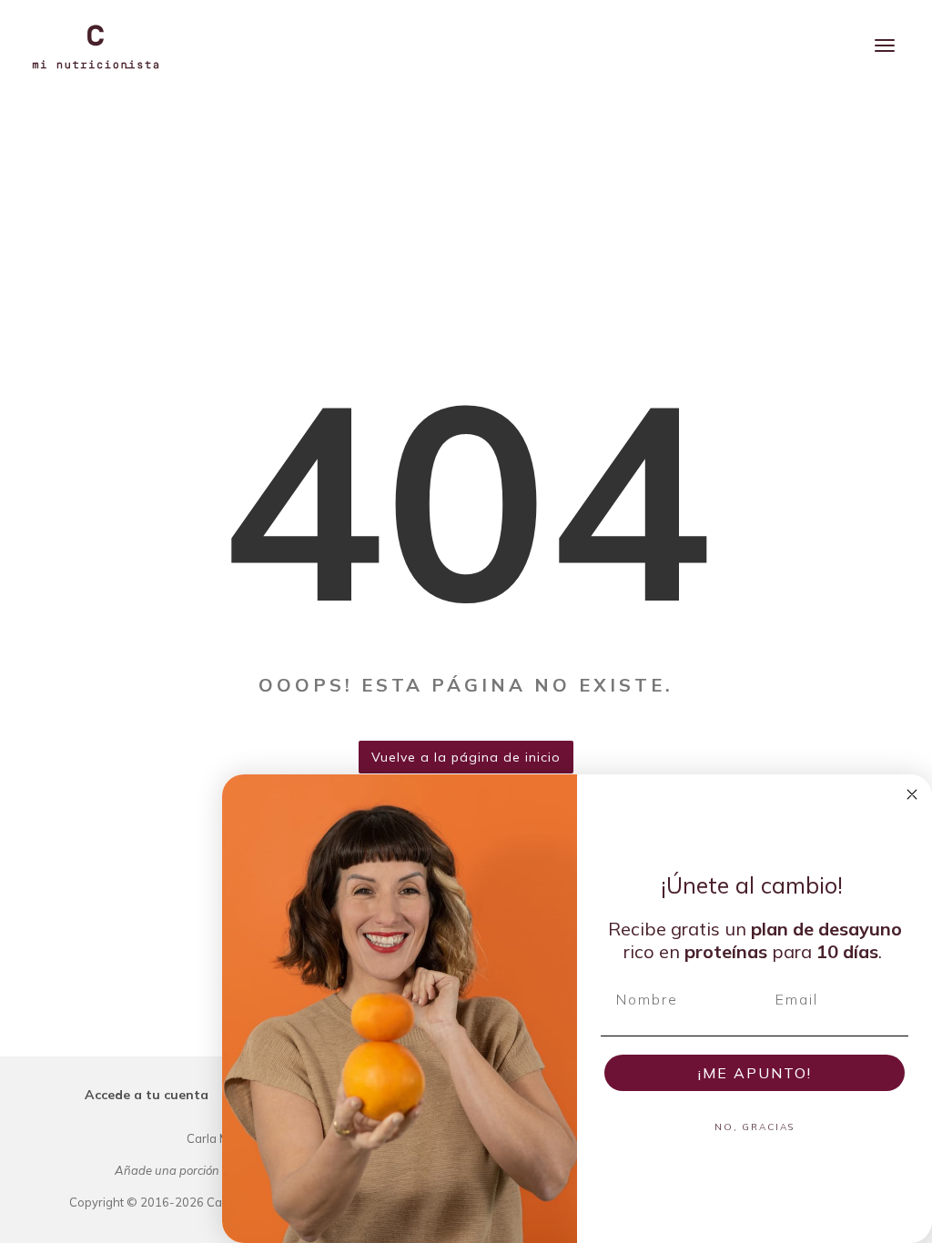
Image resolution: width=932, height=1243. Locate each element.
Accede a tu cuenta (146, 1094)
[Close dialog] (912, 794)
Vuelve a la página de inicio (466, 757)
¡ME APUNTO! (755, 1073)
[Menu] (885, 45)
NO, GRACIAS (754, 1127)
